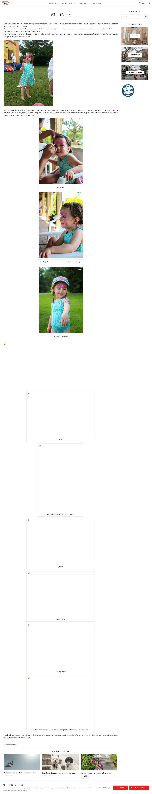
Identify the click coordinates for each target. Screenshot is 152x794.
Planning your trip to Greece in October (20, 773)
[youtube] (143, 3)
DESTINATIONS (67, 3)
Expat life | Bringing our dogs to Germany (59, 773)
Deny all (120, 788)
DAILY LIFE (83, 3)
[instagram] (140, 3)
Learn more (24, 790)
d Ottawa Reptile (21, 34)
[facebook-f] (146, 3)
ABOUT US (53, 3)
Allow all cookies (139, 788)
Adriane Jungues (12, 745)
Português (98, 3)
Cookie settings (104, 788)
